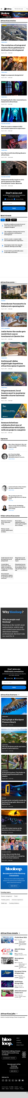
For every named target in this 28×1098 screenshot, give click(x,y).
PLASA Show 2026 (21, 937)
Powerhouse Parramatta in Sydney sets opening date (13, 304)
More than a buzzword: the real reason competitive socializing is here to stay (17, 445)
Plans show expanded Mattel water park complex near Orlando (21, 523)
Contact (18, 1040)
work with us (14, 886)
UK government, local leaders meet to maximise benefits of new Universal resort (13, 394)
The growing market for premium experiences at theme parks (17, 497)
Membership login (19, 8)
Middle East (4, 903)
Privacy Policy (20, 1045)
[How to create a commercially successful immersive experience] (14, 114)
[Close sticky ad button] (27, 1092)
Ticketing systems (5, 899)
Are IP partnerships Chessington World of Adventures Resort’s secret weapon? (16, 455)
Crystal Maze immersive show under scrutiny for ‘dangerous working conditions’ (7, 567)
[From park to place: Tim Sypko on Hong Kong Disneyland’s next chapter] (14, 761)
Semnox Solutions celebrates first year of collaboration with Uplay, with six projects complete (13, 426)
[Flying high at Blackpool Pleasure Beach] (14, 706)
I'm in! (14, 208)
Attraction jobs (8, 1013)
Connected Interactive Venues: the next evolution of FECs (17, 487)
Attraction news (8, 282)
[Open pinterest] (19, 1080)
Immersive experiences (17, 899)
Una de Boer (11, 449)
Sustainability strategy (9, 1058)
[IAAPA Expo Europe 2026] (7, 983)
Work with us (14, 1071)
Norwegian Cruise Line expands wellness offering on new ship (13, 245)
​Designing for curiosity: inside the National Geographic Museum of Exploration (14, 802)
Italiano (7, 1088)
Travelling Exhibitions (14, 903)
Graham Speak (12, 458)
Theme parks (4, 42)
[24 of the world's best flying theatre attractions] (14, 141)
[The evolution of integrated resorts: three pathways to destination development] (14, 32)
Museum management (6, 896)
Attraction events (9, 933)
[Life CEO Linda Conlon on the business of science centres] (14, 816)
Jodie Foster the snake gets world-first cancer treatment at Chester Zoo (13, 333)
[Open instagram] (6, 1080)
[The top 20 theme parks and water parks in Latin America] (14, 735)
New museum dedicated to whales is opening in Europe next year (7, 576)
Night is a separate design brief (12, 75)
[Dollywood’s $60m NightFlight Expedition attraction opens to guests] (14, 349)
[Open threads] (13, 1080)
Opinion (4, 438)
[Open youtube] (23, 1080)
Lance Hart (11, 500)
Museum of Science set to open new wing (6, 522)
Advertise (19, 1042)
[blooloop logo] (8, 9)
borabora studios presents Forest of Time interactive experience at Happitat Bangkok (14, 225)
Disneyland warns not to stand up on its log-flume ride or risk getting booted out (20, 567)
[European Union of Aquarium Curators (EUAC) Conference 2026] (7, 973)
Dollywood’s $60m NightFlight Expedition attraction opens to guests (13, 363)
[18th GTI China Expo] (7, 951)
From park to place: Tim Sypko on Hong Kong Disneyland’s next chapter (13, 774)
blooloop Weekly (19, 199)
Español (16, 1087)
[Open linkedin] (16, 1080)
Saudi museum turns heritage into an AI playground (7, 559)
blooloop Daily (9, 199)
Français (22, 1088)
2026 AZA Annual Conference (21, 991)
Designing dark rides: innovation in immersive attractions (14, 101)
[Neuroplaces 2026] (7, 960)
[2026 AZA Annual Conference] (7, 993)
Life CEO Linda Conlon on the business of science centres (12, 829)
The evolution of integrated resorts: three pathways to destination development (13, 47)
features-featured (5, 123)
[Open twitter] (9, 1080)
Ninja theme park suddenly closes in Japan (20, 559)
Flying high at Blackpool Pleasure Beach (13, 720)
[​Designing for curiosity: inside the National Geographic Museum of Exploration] (14, 789)
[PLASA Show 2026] (7, 939)
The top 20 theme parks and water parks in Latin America (14, 747)
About (17, 1038)
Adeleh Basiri (11, 510)
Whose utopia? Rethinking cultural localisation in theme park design (17, 507)
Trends (15, 896)
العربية (20, 1087)
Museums (3, 300)
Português (17, 1088)
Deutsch (11, 1088)
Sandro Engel (11, 490)
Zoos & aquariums (5, 328)
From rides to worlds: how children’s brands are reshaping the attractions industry (13, 856)
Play (2, 419)
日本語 (3, 1088)
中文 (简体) (11, 1087)
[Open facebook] (3, 1080)
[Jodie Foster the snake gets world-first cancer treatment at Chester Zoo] (14, 319)
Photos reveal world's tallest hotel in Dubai (7, 530)
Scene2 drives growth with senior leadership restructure (13, 251)
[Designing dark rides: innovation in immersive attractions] (14, 88)
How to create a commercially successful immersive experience (13, 127)
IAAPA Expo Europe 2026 (19, 982)
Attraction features (9, 694)
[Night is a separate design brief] (14, 63)
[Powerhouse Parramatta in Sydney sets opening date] (14, 291)
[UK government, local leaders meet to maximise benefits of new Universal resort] (14, 378)
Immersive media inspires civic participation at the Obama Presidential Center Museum (12, 181)
